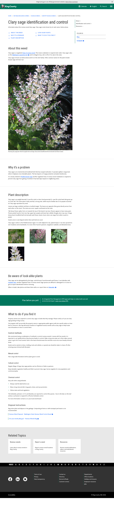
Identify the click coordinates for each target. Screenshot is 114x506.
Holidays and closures (90, 479)
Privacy (36, 477)
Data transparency (39, 479)
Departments (88, 474)
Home (9, 16)
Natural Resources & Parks (21, 16)
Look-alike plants (44, 32)
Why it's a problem (17, 35)
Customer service (64, 481)
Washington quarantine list (20, 55)
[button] (112, 2)
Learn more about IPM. (61, 301)
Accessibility (11, 495)
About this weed (17, 32)
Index (11, 465)
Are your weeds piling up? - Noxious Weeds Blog (23, 418)
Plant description (17, 38)
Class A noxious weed (28, 53)
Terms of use (38, 474)
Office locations (88, 477)
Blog (78, 37)
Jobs (85, 484)
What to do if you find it (46, 35)
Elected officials (63, 479)
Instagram (79, 40)
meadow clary (12, 282)
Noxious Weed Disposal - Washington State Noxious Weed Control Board (30, 414)
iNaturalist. (52, 287)
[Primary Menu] (111, 6)
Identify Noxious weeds (49, 16)
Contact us (62, 474)
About (78, 21)
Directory (62, 477)
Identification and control (84, 23)
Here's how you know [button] (71, 2)
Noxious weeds (35, 16)
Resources (79, 26)
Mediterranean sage (26, 176)
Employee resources (90, 481)
